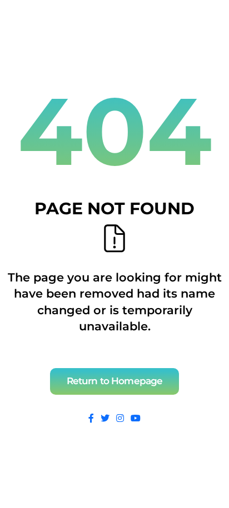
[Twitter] (105, 418)
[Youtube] (136, 418)
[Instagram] (120, 418)
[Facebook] (91, 418)
